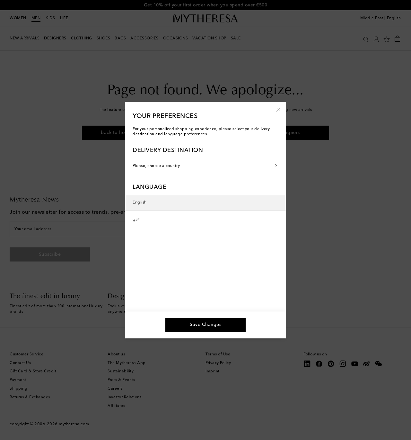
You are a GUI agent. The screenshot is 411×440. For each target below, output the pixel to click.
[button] (278, 109)
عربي (136, 218)
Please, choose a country (156, 166)
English (140, 202)
